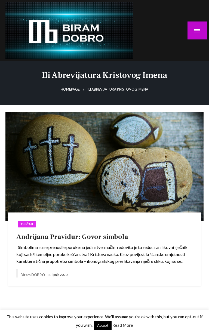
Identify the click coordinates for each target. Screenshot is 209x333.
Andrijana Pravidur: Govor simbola (72, 236)
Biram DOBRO (33, 275)
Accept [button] (102, 325)
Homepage (70, 89)
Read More (122, 325)
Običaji (27, 224)
